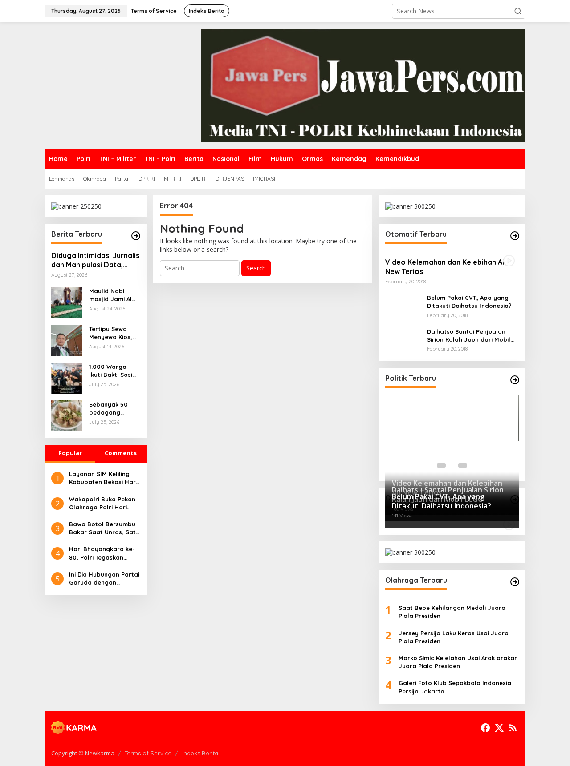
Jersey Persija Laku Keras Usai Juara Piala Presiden (454, 637)
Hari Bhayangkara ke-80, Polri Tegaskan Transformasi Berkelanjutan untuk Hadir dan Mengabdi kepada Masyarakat (102, 553)
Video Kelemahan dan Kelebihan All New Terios (445, 267)
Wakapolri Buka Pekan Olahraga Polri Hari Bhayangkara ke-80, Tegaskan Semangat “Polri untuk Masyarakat (102, 503)
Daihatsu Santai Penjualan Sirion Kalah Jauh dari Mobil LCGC (468, 335)
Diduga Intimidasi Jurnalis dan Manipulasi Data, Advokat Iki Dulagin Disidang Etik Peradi (95, 260)
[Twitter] (499, 728)
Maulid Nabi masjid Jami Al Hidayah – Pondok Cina (110, 295)
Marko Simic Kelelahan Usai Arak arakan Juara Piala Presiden (458, 661)
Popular (70, 453)
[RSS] (513, 728)
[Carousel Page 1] (441, 465)
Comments (121, 453)
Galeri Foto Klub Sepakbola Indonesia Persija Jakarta (455, 686)
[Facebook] (485, 728)
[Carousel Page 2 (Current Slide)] (452, 465)
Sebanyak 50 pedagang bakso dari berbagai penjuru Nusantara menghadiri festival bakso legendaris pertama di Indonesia (110, 408)
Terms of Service (148, 753)
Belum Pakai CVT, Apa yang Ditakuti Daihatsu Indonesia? (469, 301)
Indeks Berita (200, 753)
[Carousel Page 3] (462, 465)
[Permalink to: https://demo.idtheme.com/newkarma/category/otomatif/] (514, 235)
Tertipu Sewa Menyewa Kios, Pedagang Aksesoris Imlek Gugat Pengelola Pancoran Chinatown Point (114, 333)
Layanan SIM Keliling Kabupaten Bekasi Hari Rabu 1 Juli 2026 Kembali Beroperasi (103, 478)
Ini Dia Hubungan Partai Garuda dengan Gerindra (104, 578)
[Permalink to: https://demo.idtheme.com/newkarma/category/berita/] (135, 235)
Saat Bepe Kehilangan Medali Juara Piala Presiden (452, 611)
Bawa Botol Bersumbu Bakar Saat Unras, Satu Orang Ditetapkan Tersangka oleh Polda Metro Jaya (104, 528)
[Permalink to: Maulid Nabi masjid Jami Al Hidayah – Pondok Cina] (66, 302)
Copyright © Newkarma (82, 753)
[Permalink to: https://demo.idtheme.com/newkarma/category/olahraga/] (514, 582)
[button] (517, 11)
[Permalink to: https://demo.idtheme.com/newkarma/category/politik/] (514, 380)
